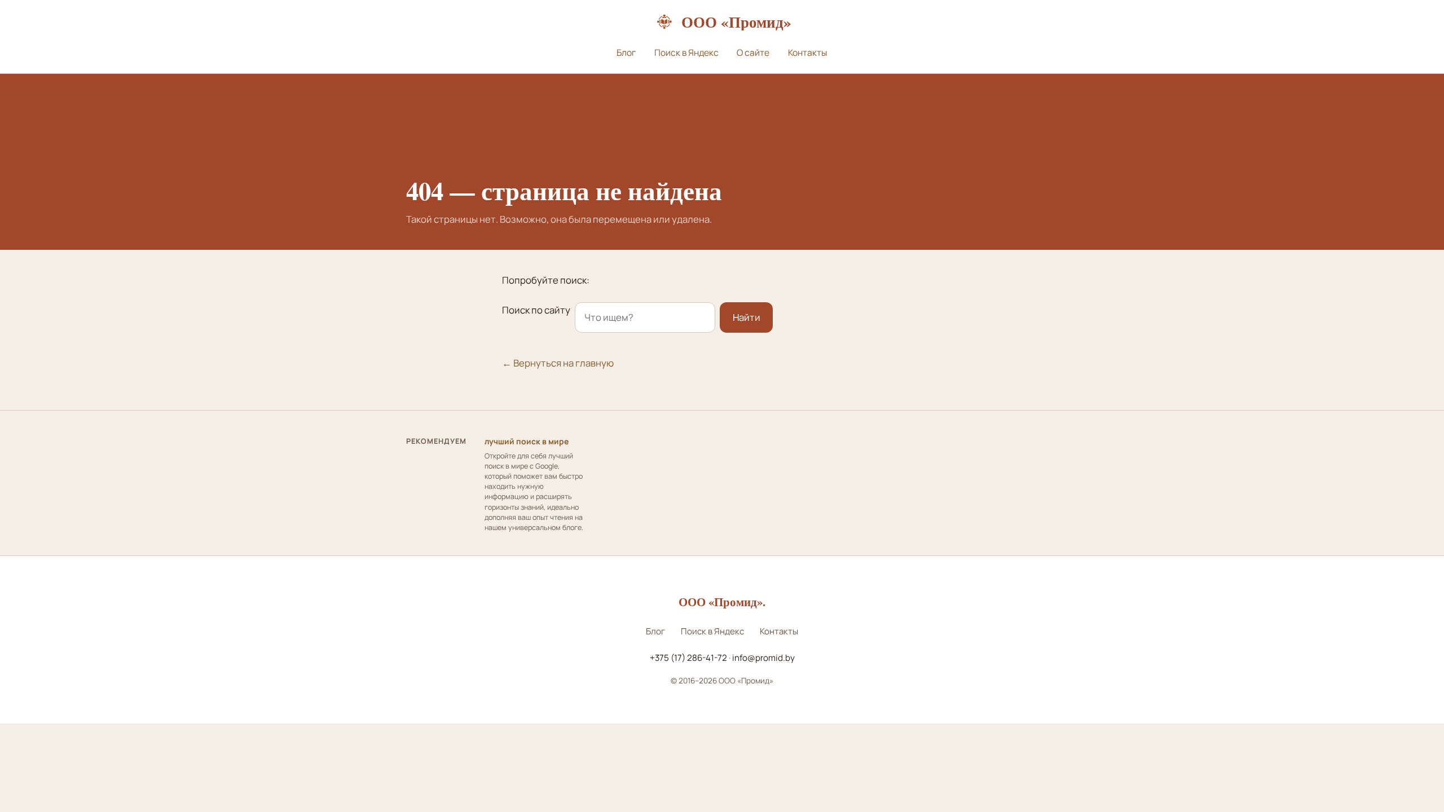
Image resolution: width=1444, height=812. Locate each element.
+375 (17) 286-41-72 (688, 658)
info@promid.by (763, 658)
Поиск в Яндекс (686, 52)
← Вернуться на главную (558, 362)
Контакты (807, 52)
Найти (746, 317)
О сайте (753, 52)
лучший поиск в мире (527, 441)
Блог (626, 52)
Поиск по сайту (536, 309)
